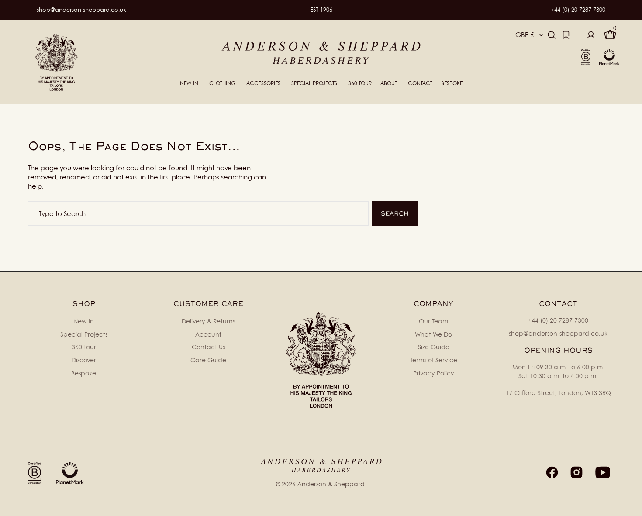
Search (395, 213)
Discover (84, 360)
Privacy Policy (433, 373)
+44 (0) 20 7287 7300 (578, 9)
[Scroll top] (632, 506)
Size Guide (433, 347)
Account (208, 334)
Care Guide (208, 360)
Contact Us (208, 347)
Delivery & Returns (208, 321)
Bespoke (83, 373)
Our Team (433, 321)
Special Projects (83, 334)
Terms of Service (433, 360)
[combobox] (198, 213)
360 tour (84, 347)
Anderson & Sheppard (331, 484)
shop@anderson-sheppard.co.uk (81, 9)
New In (83, 321)
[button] (551, 35)
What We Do (433, 334)
